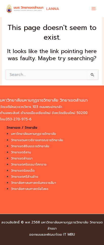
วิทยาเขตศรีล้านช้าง (24, 176)
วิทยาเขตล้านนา (22, 158)
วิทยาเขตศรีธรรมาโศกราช (28, 164)
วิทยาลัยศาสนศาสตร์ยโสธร (29, 189)
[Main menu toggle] (93, 8)
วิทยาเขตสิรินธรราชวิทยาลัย (30, 146)
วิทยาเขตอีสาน (21, 152)
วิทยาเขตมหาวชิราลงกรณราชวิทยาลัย (37, 140)
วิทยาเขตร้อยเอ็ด (23, 170)
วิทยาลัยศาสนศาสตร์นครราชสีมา (33, 183)
